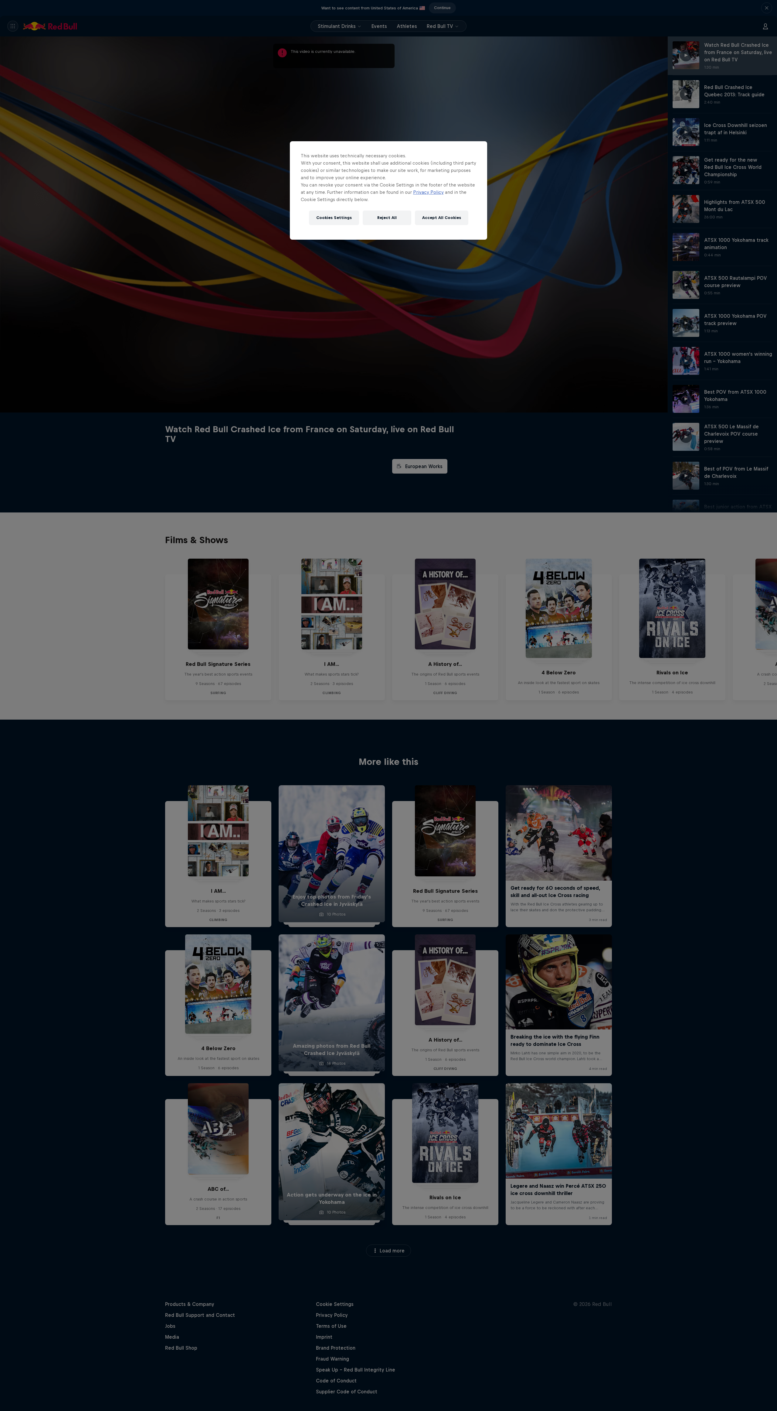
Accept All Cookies (441, 217)
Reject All (387, 217)
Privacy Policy (428, 192)
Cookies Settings (334, 217)
